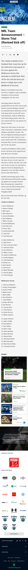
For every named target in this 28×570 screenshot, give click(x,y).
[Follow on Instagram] (25, 540)
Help (9, 561)
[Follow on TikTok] (17, 540)
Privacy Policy (17, 557)
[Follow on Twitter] (22, 540)
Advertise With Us (20, 561)
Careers (5, 561)
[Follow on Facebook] (20, 540)
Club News (4, 27)
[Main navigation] (2, 2)
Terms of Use (10, 557)
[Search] (26, 2)
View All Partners (14, 534)
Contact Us (13, 561)
